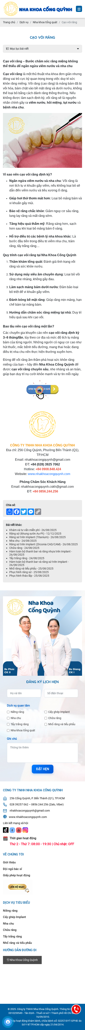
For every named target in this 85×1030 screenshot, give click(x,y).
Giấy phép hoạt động (16, 875)
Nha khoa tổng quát (23, 730)
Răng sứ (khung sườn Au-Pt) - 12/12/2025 (35, 533)
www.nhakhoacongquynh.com (49, 474)
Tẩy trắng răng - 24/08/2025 (26, 558)
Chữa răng (54, 718)
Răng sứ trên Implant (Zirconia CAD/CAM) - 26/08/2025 (43, 544)
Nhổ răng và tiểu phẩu (61, 724)
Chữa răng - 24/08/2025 (24, 547)
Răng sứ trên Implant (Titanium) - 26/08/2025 (37, 537)
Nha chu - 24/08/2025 (23, 540)
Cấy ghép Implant (59, 711)
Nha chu (16, 718)
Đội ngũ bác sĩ (12, 869)
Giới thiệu (9, 862)
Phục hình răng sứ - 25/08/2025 (29, 572)
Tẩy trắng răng (20, 724)
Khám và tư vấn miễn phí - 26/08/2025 (33, 530)
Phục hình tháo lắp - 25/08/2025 (29, 575)
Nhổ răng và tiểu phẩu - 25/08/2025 (31, 568)
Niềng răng (17, 711)
